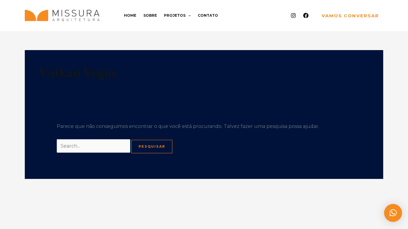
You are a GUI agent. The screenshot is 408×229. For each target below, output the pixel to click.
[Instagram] (293, 15)
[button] (188, 15)
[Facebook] (306, 15)
